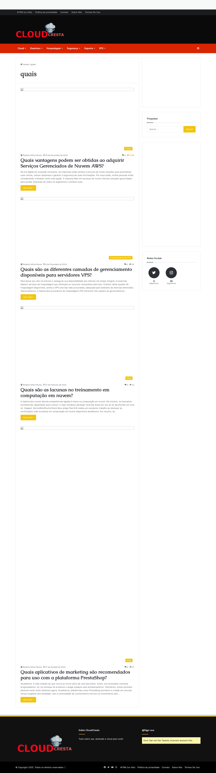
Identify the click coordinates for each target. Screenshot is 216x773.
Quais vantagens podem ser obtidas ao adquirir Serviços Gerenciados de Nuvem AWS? (72, 163)
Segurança (72, 48)
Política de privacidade (46, 12)
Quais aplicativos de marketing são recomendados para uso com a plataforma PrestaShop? (75, 675)
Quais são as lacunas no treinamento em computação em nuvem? (65, 392)
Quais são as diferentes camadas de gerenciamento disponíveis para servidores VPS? (76, 272)
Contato (64, 12)
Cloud (21, 48)
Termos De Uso (92, 12)
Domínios (35, 48)
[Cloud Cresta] (40, 30)
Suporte (88, 48)
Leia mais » (28, 188)
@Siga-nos (148, 730)
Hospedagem (54, 48)
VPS (101, 48)
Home (25, 64)
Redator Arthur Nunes (32, 155)
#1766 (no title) (24, 12)
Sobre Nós (76, 12)
